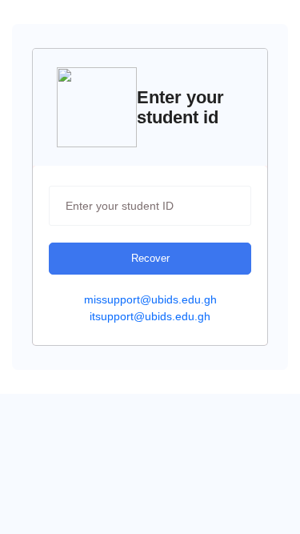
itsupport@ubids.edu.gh (150, 316)
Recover (150, 258)
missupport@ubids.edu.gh (150, 299)
